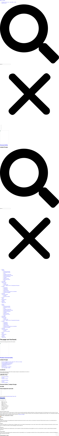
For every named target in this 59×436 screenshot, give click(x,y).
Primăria (3, 286)
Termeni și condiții (5, 378)
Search (1, 64)
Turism (4, 280)
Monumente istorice (6, 279)
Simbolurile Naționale (6, 276)
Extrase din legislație (6, 292)
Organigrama (5, 288)
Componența (5, 289)
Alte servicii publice (6, 296)
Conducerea (5, 287)
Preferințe (11, 415)
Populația (5, 277)
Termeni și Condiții (21, 414)
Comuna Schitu (4, 145)
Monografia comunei (6, 272)
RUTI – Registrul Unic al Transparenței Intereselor (11, 285)
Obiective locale (6, 278)
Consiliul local (5, 284)
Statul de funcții (6, 290)
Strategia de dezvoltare (7, 274)
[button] (29, 34)
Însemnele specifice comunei (8, 275)
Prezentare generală (6, 271)
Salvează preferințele (3, 435)
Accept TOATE (2, 415)
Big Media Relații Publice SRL (11, 396)
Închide (7, 435)
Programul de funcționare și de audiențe (10, 291)
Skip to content (2, 0)
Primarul (4, 283)
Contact (3, 377)
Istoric (4, 273)
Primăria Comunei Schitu (6, 357)
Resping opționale (7, 415)
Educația (4, 295)
